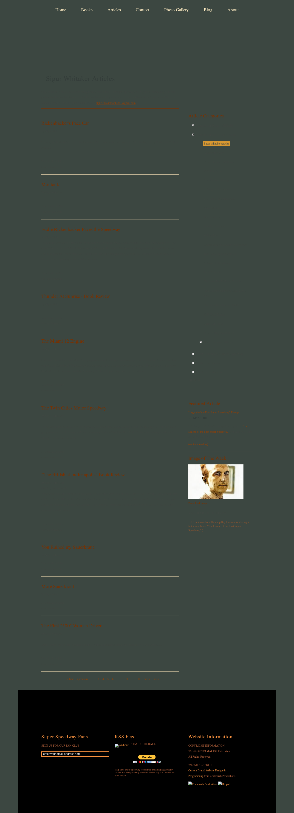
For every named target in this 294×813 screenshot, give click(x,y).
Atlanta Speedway (214, 152)
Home (60, 9)
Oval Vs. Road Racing (216, 180)
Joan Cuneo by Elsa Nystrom (220, 254)
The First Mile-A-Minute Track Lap (223, 281)
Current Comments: (52, 167)
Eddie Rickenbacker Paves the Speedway (80, 229)
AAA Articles (211, 208)
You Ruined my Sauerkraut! (68, 547)
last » (156, 679)
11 (139, 679)
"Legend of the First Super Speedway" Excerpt (213, 412)
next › (147, 679)
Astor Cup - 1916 (213, 323)
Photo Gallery (176, 9)
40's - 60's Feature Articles (218, 342)
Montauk (50, 184)
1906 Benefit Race (214, 171)
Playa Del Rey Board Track (219, 333)
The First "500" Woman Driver (71, 625)
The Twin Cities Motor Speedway (74, 407)
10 (132, 679)
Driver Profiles (212, 217)
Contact (142, 9)
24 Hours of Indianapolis (217, 189)
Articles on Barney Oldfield (215, 125)
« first (70, 679)
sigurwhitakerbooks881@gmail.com (116, 103)
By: (190, 418)
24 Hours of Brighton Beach (219, 198)
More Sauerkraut (57, 586)
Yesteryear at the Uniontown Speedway (225, 244)
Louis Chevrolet (212, 272)
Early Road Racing (209, 363)
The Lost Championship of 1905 (221, 305)
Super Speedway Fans (64, 736)
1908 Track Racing (214, 314)
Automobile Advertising (217, 263)
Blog (208, 9)
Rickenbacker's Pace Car (65, 123)
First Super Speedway (112, 26)
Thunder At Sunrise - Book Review (75, 296)
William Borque (212, 235)
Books (87, 9)
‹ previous (82, 679)
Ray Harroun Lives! (208, 513)
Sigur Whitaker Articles (216, 143)
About (233, 9)
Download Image (197, 503)
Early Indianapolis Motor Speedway (220, 354)
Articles (114, 9)
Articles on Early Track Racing (217, 134)
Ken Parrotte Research (216, 226)
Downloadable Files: (52, 161)
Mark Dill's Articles (209, 372)
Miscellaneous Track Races (219, 162)
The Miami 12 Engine (62, 341)
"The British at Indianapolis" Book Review (83, 474)
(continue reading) (198, 444)
